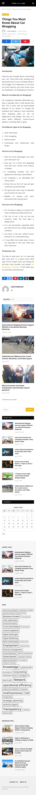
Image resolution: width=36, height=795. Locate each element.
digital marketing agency (11, 641)
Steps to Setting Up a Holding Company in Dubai (24, 739)
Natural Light (7, 680)
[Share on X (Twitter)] (15, 41)
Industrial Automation (10, 660)
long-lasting (20, 671)
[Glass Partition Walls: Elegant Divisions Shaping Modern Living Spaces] (7, 728)
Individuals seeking (24, 657)
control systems (11, 630)
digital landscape (10, 634)
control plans (25, 627)
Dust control (24, 641)
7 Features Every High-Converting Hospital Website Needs (22, 476)
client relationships (10, 620)
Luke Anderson (12, 31)
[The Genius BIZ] (18, 3)
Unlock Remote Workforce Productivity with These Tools (24, 451)
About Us (23, 782)
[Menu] (3, 3)
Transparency (12, 709)
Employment (10, 645)
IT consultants (23, 660)
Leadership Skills (26, 667)
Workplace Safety (7, 713)
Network (19, 680)
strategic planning (12, 700)
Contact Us (13, 782)
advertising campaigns (10, 610)
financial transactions (25, 653)
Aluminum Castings (26, 610)
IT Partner (5, 663)
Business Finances (21, 613)
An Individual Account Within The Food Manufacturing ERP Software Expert (22, 764)
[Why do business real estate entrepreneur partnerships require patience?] (18, 374)
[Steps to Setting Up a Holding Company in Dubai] (7, 740)
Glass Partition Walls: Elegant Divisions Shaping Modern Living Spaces (24, 728)
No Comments (23, 34)
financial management (12, 649)
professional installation (11, 689)
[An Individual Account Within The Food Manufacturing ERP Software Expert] (7, 763)
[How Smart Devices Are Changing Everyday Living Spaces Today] (7, 440)
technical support (10, 704)
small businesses (12, 693)
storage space (7, 697)
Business (5, 14)
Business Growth (11, 616)
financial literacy (24, 646)
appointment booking (8, 613)
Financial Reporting (9, 653)
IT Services (12, 663)
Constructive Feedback (11, 627)
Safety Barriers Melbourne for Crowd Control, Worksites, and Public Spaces (17, 357)
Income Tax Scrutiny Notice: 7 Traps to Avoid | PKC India (24, 464)
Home (3, 9)
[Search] (33, 3)
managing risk (24, 675)
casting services (26, 617)
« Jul (3, 534)
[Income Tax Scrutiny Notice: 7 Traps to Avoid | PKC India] (7, 464)
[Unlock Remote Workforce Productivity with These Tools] (7, 452)
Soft (27, 693)
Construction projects (10, 623)
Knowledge (10, 667)
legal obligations (7, 672)
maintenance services (10, 675)
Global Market (9, 656)
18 (9, 524)
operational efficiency (17, 685)
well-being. (26, 710)
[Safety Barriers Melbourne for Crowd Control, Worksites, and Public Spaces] (18, 345)
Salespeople (24, 689)
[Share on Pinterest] (25, 41)
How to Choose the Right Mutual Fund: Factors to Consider (23, 751)
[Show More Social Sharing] (32, 41)
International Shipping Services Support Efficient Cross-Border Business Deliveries (18, 327)
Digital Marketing (10, 638)
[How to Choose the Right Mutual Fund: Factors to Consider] (7, 751)
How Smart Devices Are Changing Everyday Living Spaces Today (24, 439)
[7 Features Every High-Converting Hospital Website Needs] (7, 476)
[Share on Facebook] (6, 41)
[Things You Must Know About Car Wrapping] (18, 56)
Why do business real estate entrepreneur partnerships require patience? (16, 387)
